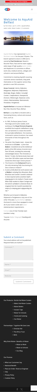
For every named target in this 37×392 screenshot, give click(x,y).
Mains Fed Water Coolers (22, 303)
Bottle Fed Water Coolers (22, 300)
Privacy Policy (9, 375)
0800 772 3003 (9, 4)
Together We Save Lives (22, 325)
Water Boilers (18, 306)
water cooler (7, 28)
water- (25, 205)
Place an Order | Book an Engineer (18, 1)
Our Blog (19, 351)
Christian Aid (18, 329)
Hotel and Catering (20, 316)
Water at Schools (22, 348)
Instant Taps (18, 310)
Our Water (17, 319)
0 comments (25, 28)
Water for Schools (20, 313)
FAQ (6, 372)
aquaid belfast (26, 26)
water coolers (26, 66)
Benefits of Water (22, 341)
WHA (15, 335)
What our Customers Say (13, 362)
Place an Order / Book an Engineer (16, 369)
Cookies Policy (10, 378)
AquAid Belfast (9, 54)
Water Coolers (16, 28)
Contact (6, 211)
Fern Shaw (8, 26)
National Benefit (10, 366)
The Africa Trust (19, 332)
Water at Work (21, 344)
